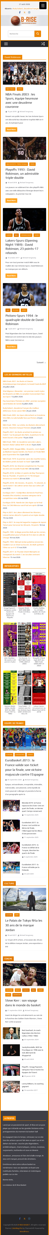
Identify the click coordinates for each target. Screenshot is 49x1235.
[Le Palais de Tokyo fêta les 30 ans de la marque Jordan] (24, 899)
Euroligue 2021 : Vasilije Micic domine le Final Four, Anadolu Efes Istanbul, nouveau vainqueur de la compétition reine (23, 495)
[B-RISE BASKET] (24, 17)
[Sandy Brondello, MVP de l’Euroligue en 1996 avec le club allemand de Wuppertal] (11, 1053)
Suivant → (41, 362)
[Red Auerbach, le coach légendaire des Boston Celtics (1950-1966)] (11, 1035)
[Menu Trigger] (43, 5)
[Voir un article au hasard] (43, 44)
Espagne (9, 754)
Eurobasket (20, 754)
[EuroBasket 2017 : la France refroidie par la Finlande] (11, 869)
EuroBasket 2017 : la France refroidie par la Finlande (30, 867)
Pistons (15, 310)
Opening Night (26, 235)
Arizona (9, 990)
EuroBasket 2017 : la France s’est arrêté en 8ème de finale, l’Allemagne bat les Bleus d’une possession (32, 828)
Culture (9, 915)
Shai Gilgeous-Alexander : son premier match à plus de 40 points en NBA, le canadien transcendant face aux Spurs (24, 394)
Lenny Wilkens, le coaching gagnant (33, 1085)
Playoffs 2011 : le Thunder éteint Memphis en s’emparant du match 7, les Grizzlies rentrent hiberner (21, 554)
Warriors (17, 994)
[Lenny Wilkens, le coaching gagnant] (11, 1087)
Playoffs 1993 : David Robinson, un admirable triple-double (22, 173)
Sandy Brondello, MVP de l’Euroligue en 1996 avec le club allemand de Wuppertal (32, 1051)
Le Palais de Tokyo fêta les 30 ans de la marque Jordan (23, 925)
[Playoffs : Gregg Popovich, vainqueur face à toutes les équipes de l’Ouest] (11, 1071)
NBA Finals (10, 89)
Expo (17, 915)
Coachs (26, 990)
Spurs (20, 89)
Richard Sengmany (26, 111)
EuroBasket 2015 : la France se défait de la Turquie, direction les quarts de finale (30, 849)
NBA (16, 235)
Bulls (18, 990)
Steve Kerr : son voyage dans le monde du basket (23, 1003)
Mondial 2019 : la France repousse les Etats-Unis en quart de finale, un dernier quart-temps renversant (33, 807)
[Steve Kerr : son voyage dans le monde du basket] (24, 974)
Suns (8, 994)
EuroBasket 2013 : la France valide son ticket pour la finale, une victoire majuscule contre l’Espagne (24, 767)
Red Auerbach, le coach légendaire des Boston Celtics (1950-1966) (31, 1033)
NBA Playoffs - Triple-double (17, 164)
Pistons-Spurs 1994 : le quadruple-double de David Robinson (24, 319)
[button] (10, 596)
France (30, 754)
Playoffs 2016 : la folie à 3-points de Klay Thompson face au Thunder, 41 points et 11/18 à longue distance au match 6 (23, 476)
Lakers (9, 235)
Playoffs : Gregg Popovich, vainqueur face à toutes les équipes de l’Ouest (33, 1069)
